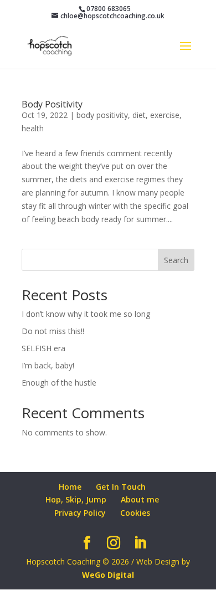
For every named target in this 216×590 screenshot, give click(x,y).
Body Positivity (52, 104)
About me (140, 499)
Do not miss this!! (53, 331)
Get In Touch (121, 486)
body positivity (102, 115)
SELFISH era (43, 348)
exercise (164, 115)
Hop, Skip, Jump (75, 499)
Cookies (135, 512)
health (33, 128)
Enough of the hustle (59, 382)
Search (176, 260)
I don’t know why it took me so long (86, 314)
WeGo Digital (108, 575)
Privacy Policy (80, 512)
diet (139, 115)
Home (70, 486)
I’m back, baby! (48, 365)
